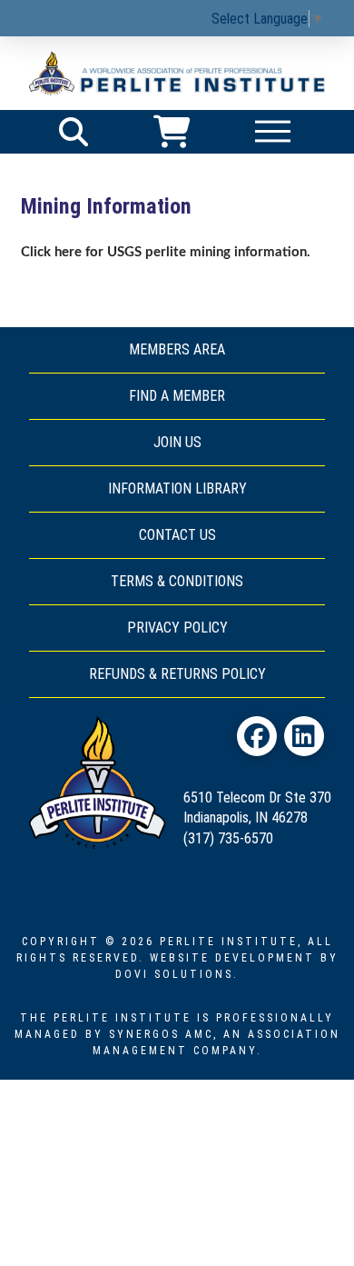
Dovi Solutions (174, 974)
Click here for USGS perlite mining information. (165, 252)
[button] (73, 131)
